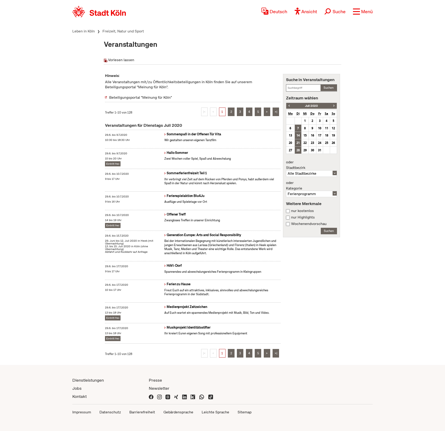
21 (298, 143)
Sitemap (244, 412)
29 (305, 150)
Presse (155, 380)
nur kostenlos (302, 211)
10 (319, 128)
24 (319, 143)
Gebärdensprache (178, 412)
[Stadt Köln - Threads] (167, 396)
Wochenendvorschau (309, 224)
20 (290, 143)
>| (276, 112)
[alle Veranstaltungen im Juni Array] (289, 106)
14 (298, 135)
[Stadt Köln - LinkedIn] (184, 396)
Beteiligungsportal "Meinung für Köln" (140, 97)
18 (326, 135)
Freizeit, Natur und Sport (123, 31)
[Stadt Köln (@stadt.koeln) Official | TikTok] (210, 396)
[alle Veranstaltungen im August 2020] (334, 106)
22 (305, 143)
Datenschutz (110, 412)
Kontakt (79, 396)
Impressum (81, 412)
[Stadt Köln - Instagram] (159, 396)
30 (312, 150)
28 (298, 150)
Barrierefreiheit (142, 412)
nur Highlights (303, 217)
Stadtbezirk (295, 165)
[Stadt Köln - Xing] (176, 396)
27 (290, 150)
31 (319, 150)
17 (319, 135)
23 (312, 143)
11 (326, 128)
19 (333, 135)
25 (326, 143)
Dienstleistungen (88, 380)
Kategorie (294, 186)
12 (333, 128)
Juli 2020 (311, 106)
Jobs (77, 388)
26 (333, 143)
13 (290, 135)
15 (305, 135)
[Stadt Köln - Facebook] (151, 396)
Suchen (329, 88)
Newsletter (159, 388)
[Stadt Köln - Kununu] (193, 396)
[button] (363, 11)
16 (312, 135)
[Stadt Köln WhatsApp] (201, 396)
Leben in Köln (83, 31)
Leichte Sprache (215, 412)
